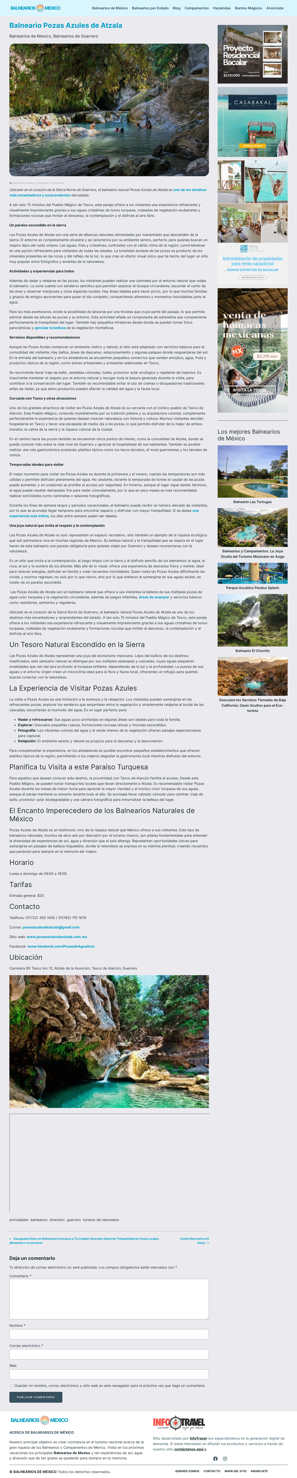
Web (13, 1365)
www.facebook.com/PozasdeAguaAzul (61, 946)
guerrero (74, 1220)
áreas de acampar (154, 597)
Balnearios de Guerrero (75, 36)
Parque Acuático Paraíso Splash (252, 588)
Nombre (17, 1325)
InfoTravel (198, 1438)
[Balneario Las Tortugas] (253, 472)
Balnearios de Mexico (30, 36)
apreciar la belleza (50, 328)
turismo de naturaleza (101, 1220)
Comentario (20, 1276)
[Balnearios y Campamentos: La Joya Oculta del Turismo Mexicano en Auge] (253, 528)
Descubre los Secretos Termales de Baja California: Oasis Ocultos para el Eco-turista (252, 705)
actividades (18, 1220)
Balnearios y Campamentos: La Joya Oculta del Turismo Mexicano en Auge (252, 554)
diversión (57, 1220)
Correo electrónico (26, 1345)
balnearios (38, 1220)
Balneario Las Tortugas (252, 502)
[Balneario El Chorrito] (253, 621)
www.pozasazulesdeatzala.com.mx (57, 937)
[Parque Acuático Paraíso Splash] (253, 574)
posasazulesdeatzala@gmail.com (51, 927)
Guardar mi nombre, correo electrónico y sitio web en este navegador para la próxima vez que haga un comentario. (110, 1385)
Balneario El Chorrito (252, 650)
